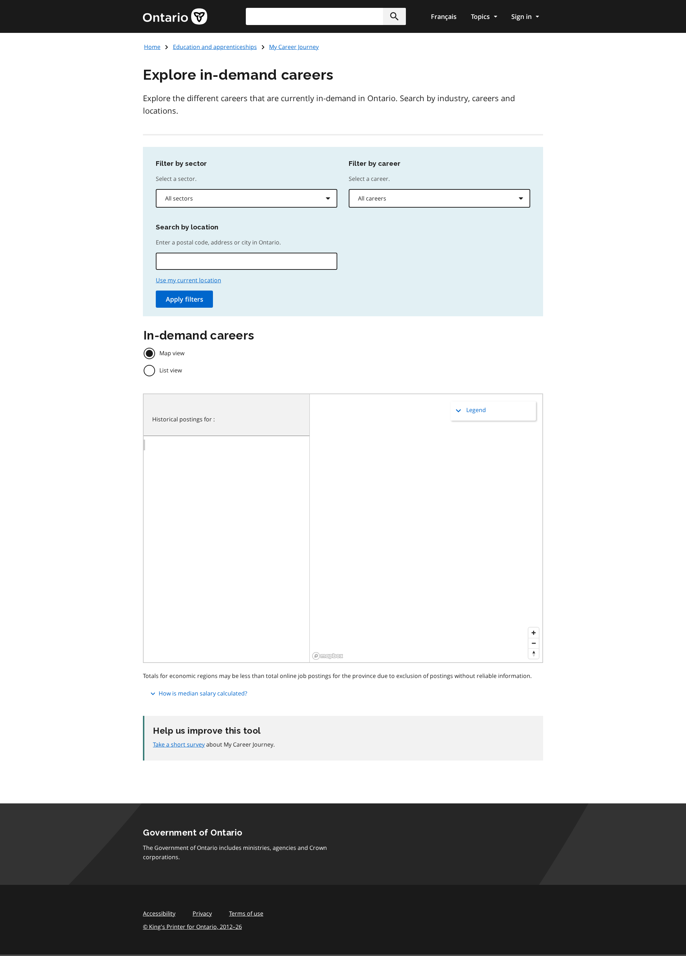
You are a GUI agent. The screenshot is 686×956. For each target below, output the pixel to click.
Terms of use (246, 913)
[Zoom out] (533, 643)
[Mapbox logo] (327, 656)
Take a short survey (179, 744)
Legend (476, 410)
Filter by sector (181, 163)
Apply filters (184, 299)
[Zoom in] (533, 633)
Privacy (202, 913)
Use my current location (188, 280)
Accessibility (159, 913)
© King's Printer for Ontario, (192, 927)
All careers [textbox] (372, 198)
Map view (171, 353)
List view (170, 370)
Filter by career (375, 163)
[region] (426, 528)
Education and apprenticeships (215, 47)
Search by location (187, 227)
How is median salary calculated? (203, 693)
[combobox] (246, 198)
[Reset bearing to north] (533, 653)
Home (152, 47)
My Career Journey (294, 47)
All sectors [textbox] (179, 198)
